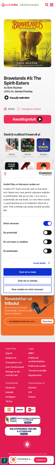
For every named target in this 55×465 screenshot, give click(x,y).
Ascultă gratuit (24, 119)
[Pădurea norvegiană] (12, 145)
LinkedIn (9, 392)
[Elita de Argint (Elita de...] (12, 169)
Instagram (10, 397)
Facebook (10, 387)
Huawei (31, 397)
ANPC (31, 353)
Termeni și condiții (37, 370)
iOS (30, 392)
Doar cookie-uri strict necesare (27, 289)
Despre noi (11, 358)
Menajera (43, 154)
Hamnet (27, 154)
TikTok (9, 401)
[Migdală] (43, 169)
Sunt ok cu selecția (27, 280)
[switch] (47, 232)
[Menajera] (43, 145)
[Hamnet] (27, 145)
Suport (9, 353)
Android (32, 387)
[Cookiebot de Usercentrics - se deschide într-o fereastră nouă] (39, 174)
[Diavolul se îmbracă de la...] (27, 169)
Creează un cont (14, 362)
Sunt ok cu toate (27, 272)
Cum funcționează (15, 367)
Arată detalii (39, 263)
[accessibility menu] (4, 460)
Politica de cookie (37, 366)
